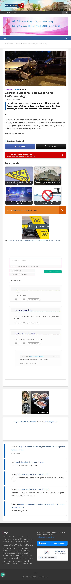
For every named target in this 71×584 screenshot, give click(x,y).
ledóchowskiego (18, 240)
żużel (30, 564)
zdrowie (14, 564)
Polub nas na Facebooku (49, 557)
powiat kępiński (19, 553)
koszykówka (6, 541)
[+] (37, 266)
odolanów (5, 545)
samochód (57, 240)
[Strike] (19, 266)
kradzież (12, 541)
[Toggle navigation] (5, 38)
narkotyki (26, 541)
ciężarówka (12, 537)
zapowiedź (7, 563)
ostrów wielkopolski (29, 240)
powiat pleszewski (18, 555)
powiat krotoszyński (9, 553)
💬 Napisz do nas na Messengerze (52, 543)
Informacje (9, 89)
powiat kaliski (25, 551)
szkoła (5, 561)
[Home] (8, 43)
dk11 (17, 537)
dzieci (28, 537)
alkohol (5, 537)
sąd (13, 561)
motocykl (20, 541)
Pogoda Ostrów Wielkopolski (25, 421)
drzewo (24, 537)
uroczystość (18, 561)
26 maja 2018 (9, 99)
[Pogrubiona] (11, 266)
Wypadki (23, 89)
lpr (16, 541)
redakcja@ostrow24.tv (46, 537)
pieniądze (17, 548)
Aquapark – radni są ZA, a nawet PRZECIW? (32, 474)
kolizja (10, 240)
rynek (8, 558)
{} (34, 266)
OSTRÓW (17, 89)
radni (30, 555)
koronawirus (28, 539)
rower (4, 558)
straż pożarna (28, 558)
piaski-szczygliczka (8, 548)
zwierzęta (20, 563)
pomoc (11, 551)
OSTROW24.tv (60, 551)
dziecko (4, 539)
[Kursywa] (13, 266)
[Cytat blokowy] (26, 266)
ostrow (16, 99)
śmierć (25, 564)
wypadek (27, 561)
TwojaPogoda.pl (51, 421)
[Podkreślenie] (16, 266)
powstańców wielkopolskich (44, 240)
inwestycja (14, 539)
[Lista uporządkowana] (21, 266)
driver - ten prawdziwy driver (36, 356)
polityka (5, 551)
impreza (9, 539)
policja (25, 547)
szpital (9, 561)
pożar (26, 555)
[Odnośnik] (32, 266)
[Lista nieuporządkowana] (24, 266)
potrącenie (17, 551)
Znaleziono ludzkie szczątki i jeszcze (30, 462)
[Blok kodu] (29, 266)
